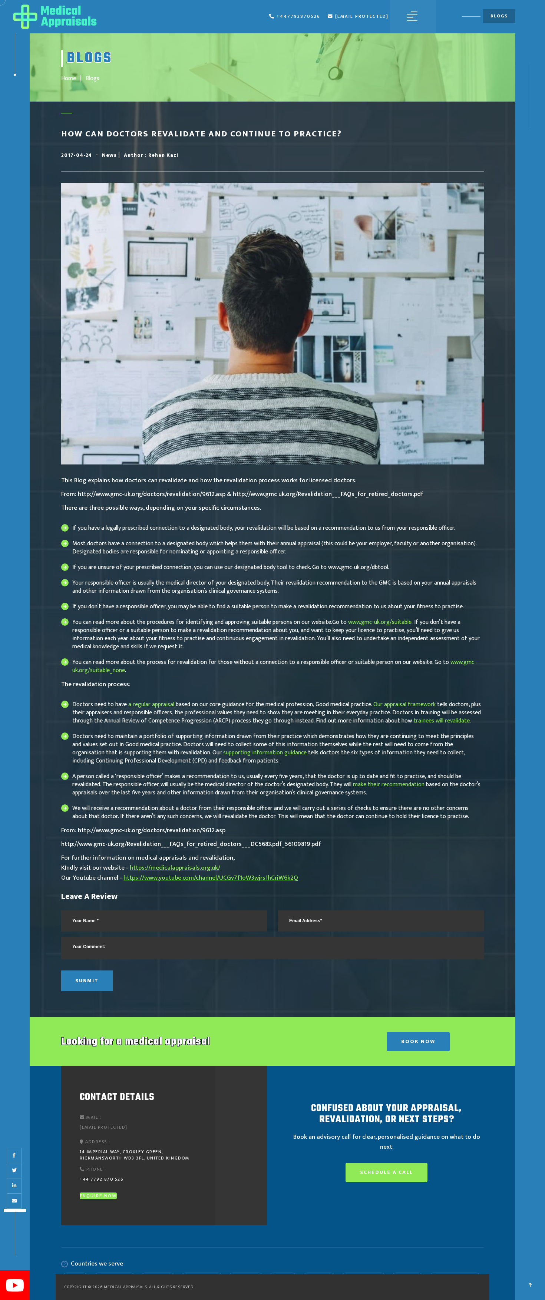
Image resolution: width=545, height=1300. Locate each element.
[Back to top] (530, 1285)
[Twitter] (14, 1171)
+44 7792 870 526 (101, 1179)
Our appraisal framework (404, 704)
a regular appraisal (151, 704)
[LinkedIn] (14, 1186)
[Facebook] (14, 1155)
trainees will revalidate (441, 721)
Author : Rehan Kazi (151, 155)
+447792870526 (298, 16)
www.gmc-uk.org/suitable (380, 622)
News (110, 155)
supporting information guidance (265, 753)
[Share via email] (14, 1201)
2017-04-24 (76, 155)
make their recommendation (389, 785)
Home (68, 78)
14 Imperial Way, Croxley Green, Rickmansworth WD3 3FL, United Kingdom (135, 1155)
